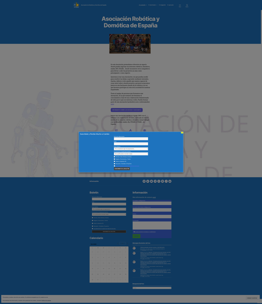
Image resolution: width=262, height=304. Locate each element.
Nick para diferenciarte (119, 136)
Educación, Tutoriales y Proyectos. (123, 163)
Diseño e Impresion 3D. (120, 161)
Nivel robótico (117, 146)
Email (115, 141)
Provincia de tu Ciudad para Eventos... (122, 151)
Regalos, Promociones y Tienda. (123, 159)
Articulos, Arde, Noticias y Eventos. (123, 156)
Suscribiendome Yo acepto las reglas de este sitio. (127, 165)
